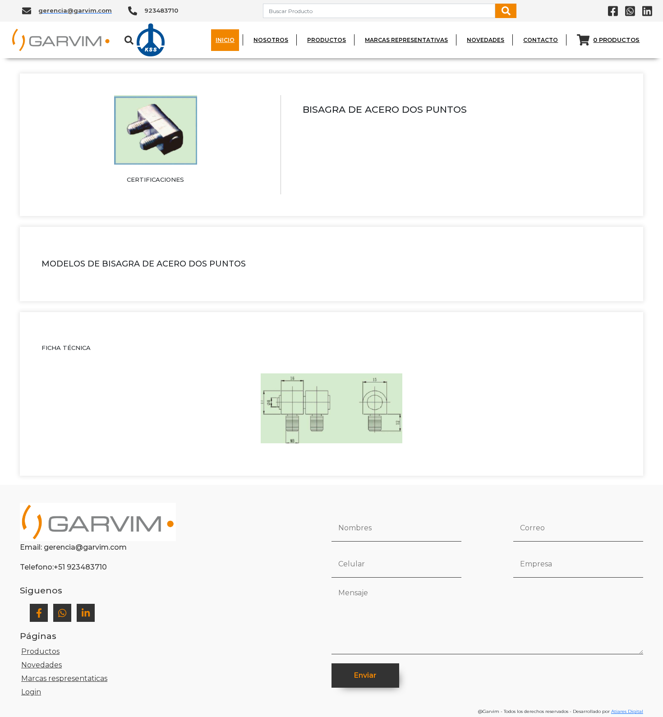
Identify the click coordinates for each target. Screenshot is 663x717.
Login (31, 692)
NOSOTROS (270, 40)
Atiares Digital (627, 711)
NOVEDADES (485, 40)
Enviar (365, 675)
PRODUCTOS (326, 40)
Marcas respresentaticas (64, 678)
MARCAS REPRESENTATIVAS (406, 40)
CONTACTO (540, 40)
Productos (40, 651)
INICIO (225, 40)
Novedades (41, 665)
